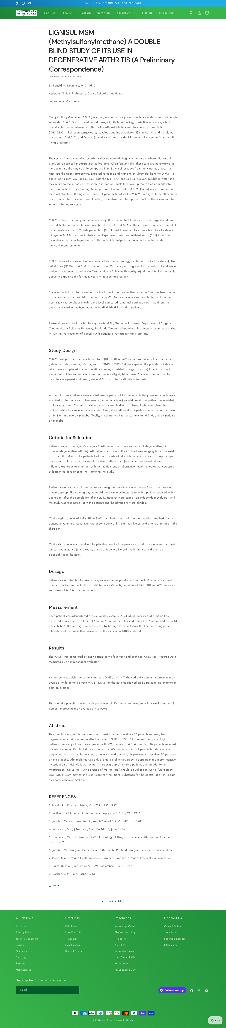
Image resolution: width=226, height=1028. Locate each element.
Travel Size (71, 938)
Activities (120, 945)
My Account (121, 963)
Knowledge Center (125, 926)
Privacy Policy (24, 932)
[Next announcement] (150, 3)
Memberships (23, 970)
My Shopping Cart (125, 970)
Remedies (120, 938)
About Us (21, 926)
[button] (51, 12)
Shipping (21, 957)
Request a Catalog (125, 951)
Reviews (20, 963)
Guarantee (22, 951)
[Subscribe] (75, 990)
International (171, 945)
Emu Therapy (108, 1019)
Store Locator (172, 932)
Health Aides (72, 945)
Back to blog (115, 901)
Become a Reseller (174, 938)
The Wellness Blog (125, 932)
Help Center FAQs (125, 957)
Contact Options (173, 926)
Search (20, 945)
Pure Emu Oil (73, 932)
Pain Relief (71, 926)
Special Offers (73, 951)
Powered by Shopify (123, 1019)
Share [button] (55, 885)
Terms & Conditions (27, 938)
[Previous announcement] (75, 3)
